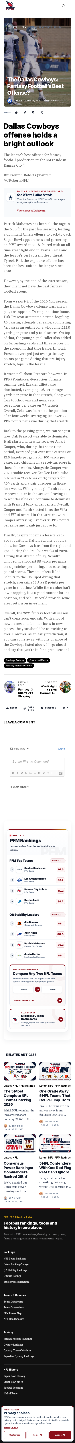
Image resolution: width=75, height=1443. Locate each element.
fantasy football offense (19, 665)
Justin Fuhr (16, 1126)
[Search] (63, 6)
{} (52, 772)
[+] (57, 772)
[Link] (48, 773)
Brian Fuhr (15, 1198)
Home (14, 26)
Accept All (60, 1435)
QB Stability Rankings (15, 1270)
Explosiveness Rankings (16, 1281)
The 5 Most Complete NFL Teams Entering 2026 (17, 1098)
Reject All (37, 1435)
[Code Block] (43, 773)
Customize (14, 1435)
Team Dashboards (13, 1301)
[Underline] (21, 773)
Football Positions (13, 1387)
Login (61, 749)
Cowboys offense (38, 660)
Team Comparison (14, 1307)
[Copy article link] (24, 112)
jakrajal (18, 100)
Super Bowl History (14, 1376)
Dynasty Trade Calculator (17, 1350)
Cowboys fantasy (15, 660)
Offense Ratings (12, 1276)
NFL (24, 26)
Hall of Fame (10, 1393)
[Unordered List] (35, 773)
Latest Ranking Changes (16, 1264)
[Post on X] (42, 112)
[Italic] (17, 773)
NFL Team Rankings (15, 1258)
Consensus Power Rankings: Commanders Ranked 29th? (18, 1170)
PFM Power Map (12, 1313)
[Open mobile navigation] (69, 6)
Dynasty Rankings (13, 1344)
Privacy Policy (11, 1427)
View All (58, 861)
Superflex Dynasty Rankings (19, 1356)
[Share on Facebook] (33, 112)
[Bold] (13, 773)
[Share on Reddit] (16, 112)
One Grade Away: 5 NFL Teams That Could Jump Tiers (54, 1095)
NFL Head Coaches (14, 1319)
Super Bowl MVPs (13, 1381)
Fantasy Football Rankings (18, 1338)
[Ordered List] (30, 773)
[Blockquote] (39, 773)
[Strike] (26, 773)
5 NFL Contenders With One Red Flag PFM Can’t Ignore (55, 1167)
